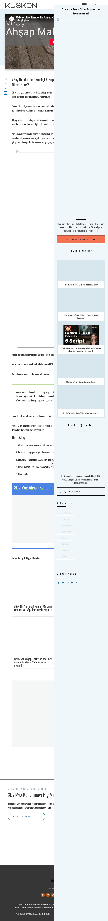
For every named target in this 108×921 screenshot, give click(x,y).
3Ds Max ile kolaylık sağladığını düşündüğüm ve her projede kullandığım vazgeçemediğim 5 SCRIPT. (81, 339)
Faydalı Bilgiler (66, 531)
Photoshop (65, 550)
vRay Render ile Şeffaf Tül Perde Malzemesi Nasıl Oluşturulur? (81, 306)
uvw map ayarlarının (45, 467)
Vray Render (66, 563)
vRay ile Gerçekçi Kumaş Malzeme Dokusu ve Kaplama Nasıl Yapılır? (33, 608)
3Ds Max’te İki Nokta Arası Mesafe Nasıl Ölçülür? (81, 274)
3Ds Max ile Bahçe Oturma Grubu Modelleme (81, 371)
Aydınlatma (65, 519)
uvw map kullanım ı (37, 416)
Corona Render (67, 525)
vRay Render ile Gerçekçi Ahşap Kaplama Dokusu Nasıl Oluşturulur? (48, 82)
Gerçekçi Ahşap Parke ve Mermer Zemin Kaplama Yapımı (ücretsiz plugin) (33, 661)
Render (64, 556)
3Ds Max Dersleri (67, 513)
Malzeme (65, 538)
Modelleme (65, 544)
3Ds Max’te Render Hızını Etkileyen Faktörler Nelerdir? (81, 403)
